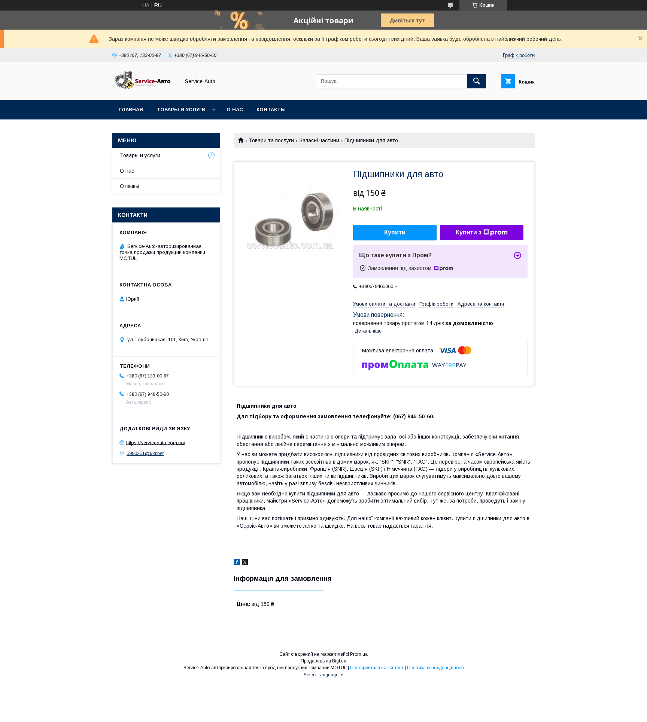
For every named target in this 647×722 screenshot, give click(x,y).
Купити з (469, 232)
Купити (394, 232)
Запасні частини (319, 140)
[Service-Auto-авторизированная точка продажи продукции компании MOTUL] (144, 90)
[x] (245, 563)
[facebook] (237, 563)
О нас (235, 109)
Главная (131, 109)
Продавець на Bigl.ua (323, 661)
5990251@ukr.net (145, 453)
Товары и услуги (181, 109)
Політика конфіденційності (435, 667)
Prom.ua (359, 654)
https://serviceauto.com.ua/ (155, 442)
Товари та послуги (271, 140)
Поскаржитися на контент (377, 667)
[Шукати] (476, 81)
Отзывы (129, 186)
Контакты (271, 109)
